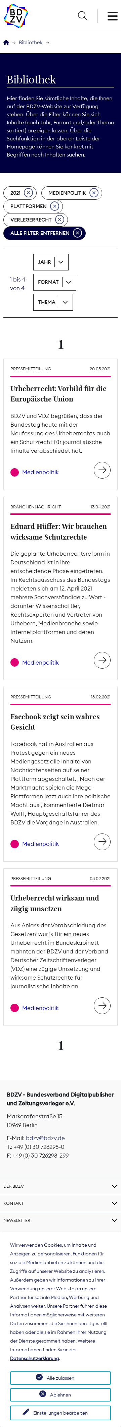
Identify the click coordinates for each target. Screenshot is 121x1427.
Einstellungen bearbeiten (60, 1413)
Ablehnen (60, 1395)
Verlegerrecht (31, 219)
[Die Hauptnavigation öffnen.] (113, 16)
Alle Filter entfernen (40, 233)
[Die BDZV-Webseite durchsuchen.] (82, 16)
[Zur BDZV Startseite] (6, 43)
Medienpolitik (67, 193)
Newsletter (16, 1220)
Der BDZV (13, 1186)
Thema (46, 302)
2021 (15, 193)
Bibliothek (31, 42)
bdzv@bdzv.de (45, 1138)
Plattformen (28, 206)
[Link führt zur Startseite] (16, 15)
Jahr (44, 262)
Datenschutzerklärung (34, 1358)
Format (48, 282)
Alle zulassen (60, 1378)
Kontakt (13, 1203)
